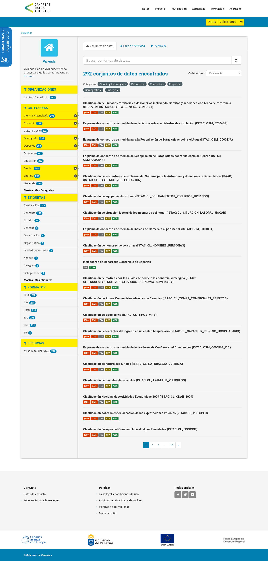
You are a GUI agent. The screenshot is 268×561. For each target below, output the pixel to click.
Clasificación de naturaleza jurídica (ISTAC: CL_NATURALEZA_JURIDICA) (133, 364)
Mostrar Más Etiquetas (38, 280)
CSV (108, 112)
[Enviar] (236, 60)
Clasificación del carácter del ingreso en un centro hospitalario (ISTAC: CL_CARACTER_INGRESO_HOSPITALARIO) (161, 331)
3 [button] (158, 445)
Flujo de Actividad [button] (134, 46)
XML (94, 112)
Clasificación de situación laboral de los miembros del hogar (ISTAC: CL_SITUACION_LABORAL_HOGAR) (154, 212)
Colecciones (228, 22)
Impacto (160, 8)
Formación (217, 8)
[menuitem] (145, 8)
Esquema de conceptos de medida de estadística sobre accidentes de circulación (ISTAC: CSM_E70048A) (155, 123)
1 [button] (146, 445)
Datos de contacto (35, 494)
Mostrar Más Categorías (39, 190)
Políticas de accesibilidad (114, 506)
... (165, 445)
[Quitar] (125, 84)
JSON (86, 112)
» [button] (178, 445)
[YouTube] (192, 495)
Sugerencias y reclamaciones (41, 500)
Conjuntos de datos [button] (101, 46)
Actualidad (198, 8)
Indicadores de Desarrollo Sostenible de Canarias (117, 262)
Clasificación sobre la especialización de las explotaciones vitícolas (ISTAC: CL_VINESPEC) (145, 413)
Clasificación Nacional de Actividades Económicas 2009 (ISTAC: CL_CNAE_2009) (138, 396)
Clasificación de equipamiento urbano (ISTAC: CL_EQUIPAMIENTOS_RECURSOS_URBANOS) (146, 196)
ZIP (85, 267)
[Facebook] (177, 495)
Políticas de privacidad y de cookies (120, 500)
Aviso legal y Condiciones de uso (119, 494)
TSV (101, 112)
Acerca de (236, 8)
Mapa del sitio (107, 513)
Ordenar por (196, 73)
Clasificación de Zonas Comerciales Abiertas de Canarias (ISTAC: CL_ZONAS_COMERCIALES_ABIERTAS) (155, 298)
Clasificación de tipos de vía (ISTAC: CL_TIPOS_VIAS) (120, 315)
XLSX (115, 112)
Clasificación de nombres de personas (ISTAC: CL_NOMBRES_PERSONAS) (134, 245)
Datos (145, 8)
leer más (29, 76)
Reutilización (179, 8)
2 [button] (152, 445)
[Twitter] (185, 495)
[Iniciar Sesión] (241, 22)
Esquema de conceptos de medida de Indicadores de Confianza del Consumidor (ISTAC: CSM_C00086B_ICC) (157, 347)
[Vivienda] (49, 48)
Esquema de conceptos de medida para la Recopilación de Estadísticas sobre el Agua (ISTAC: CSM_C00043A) (158, 139)
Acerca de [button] (160, 46)
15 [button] (171, 445)
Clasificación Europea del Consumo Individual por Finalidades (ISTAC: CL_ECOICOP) (140, 429)
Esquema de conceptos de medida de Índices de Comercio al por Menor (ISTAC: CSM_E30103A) (148, 229)
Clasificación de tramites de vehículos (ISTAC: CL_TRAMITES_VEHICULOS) (134, 380)
